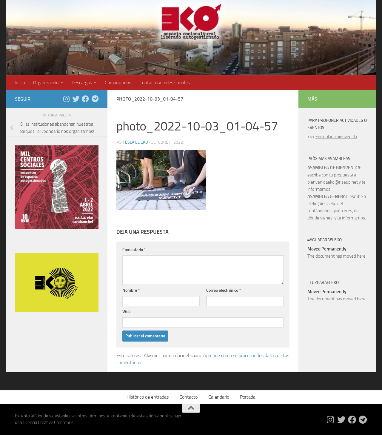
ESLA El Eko (136, 142)
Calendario (218, 397)
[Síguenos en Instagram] (66, 98)
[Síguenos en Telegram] (94, 98)
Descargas (82, 82)
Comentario (134, 249)
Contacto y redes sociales (164, 82)
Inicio (20, 82)
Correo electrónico (223, 290)
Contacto (188, 397)
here (361, 256)
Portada (247, 397)
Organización (46, 82)
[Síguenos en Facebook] (85, 98)
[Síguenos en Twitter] (75, 98)
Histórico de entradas (148, 397)
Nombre (131, 290)
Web (126, 311)
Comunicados (118, 82)
